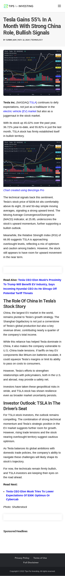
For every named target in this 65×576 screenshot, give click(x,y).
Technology (37, 40)
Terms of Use (40, 558)
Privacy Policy (22, 558)
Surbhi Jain (11, 40)
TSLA (32, 102)
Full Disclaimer (31, 562)
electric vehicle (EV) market (19, 111)
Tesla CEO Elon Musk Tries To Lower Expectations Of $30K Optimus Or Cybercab (30, 495)
